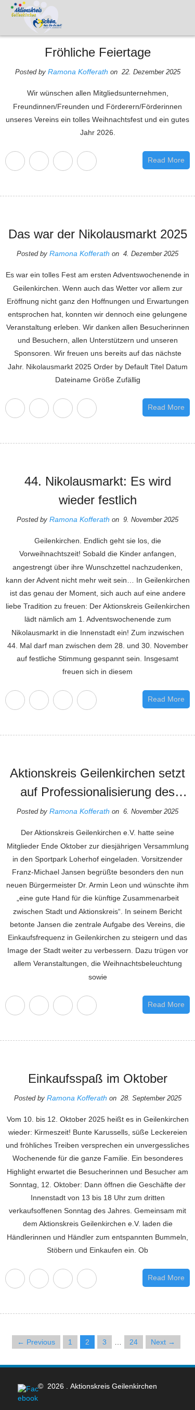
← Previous (36, 1342)
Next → (163, 1342)
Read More (166, 160)
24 (133, 1342)
